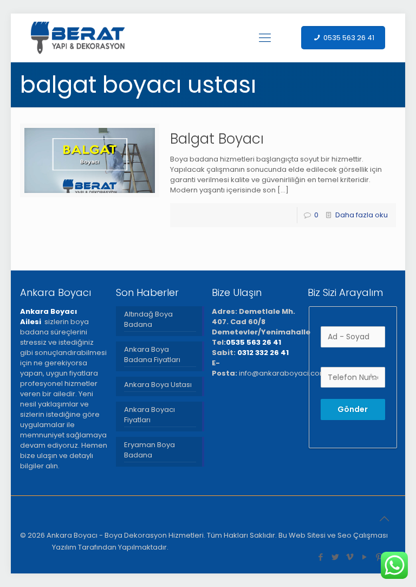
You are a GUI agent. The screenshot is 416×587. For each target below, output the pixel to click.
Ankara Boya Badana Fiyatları (152, 354)
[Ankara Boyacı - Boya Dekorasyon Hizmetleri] (78, 38)
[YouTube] (364, 557)
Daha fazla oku (361, 215)
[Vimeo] (350, 557)
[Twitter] (335, 557)
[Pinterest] (379, 557)
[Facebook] (321, 557)
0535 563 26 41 (253, 342)
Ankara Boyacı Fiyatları (149, 414)
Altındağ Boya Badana (148, 319)
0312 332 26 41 (263, 352)
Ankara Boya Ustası (158, 384)
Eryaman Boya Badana (149, 450)
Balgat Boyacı (217, 139)
